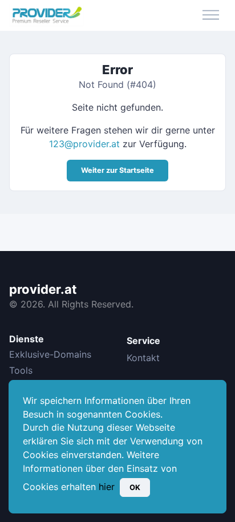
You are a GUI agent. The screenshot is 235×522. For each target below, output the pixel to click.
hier (107, 486)
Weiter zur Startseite (117, 170)
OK (134, 487)
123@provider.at (84, 143)
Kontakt (143, 357)
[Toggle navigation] (211, 15)
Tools (21, 370)
